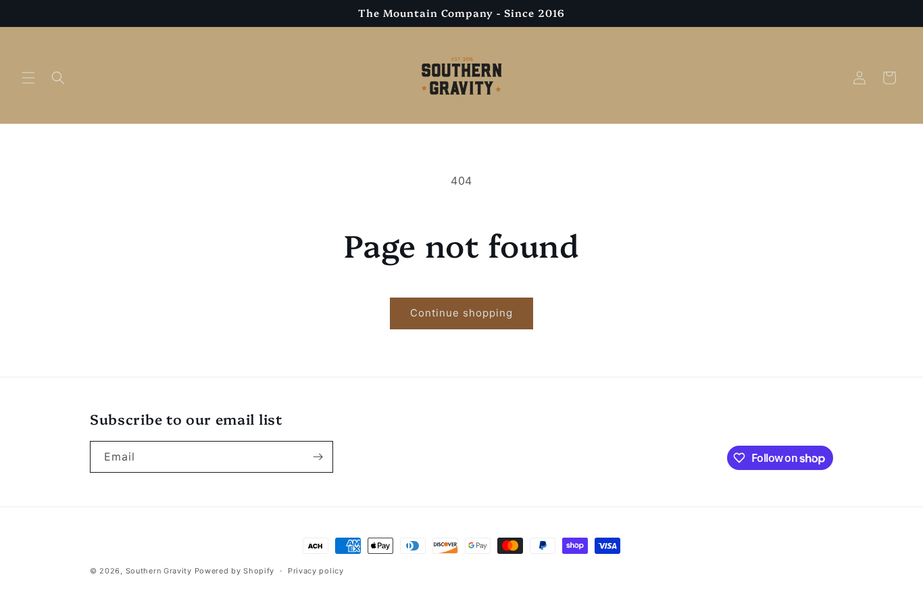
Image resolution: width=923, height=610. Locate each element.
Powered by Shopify (235, 571)
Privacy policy (316, 571)
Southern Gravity (159, 571)
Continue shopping (461, 312)
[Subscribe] (317, 457)
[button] (28, 78)
